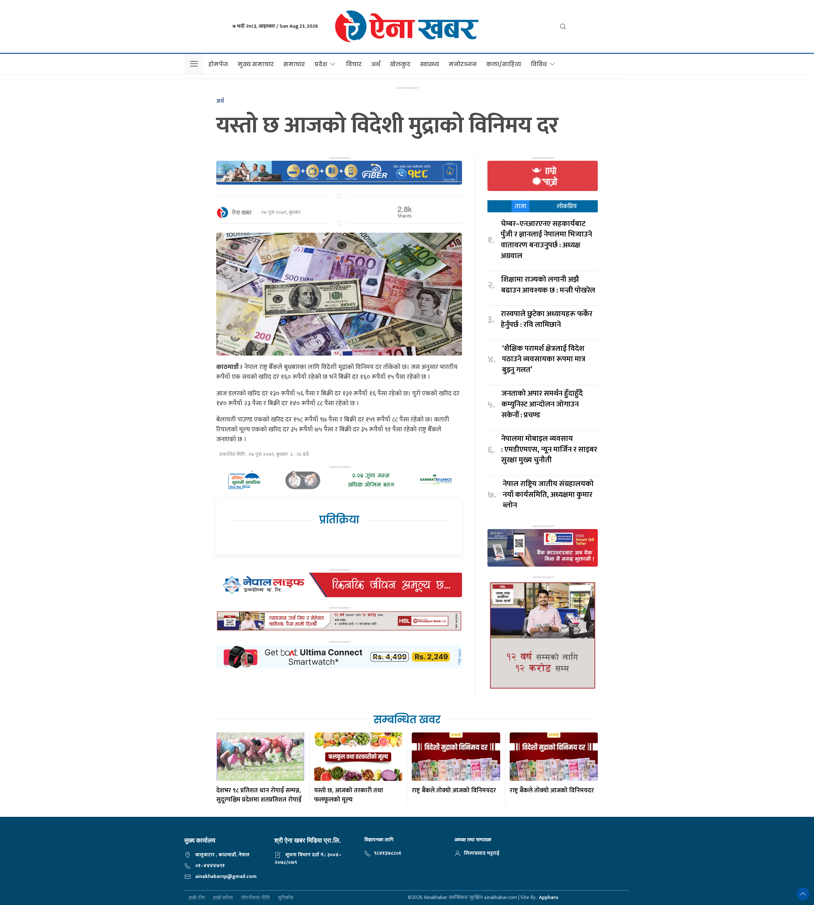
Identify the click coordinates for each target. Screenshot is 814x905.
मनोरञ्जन (463, 64)
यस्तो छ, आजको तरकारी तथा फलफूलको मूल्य (348, 795)
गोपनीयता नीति (255, 898)
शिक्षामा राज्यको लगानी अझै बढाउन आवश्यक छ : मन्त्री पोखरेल (548, 285)
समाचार (294, 64)
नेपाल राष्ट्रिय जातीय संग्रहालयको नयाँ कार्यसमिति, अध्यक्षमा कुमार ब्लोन (548, 495)
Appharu (548, 897)
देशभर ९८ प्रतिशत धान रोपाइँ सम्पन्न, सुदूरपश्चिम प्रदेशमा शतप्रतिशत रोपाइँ (258, 795)
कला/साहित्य (503, 64)
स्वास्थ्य (429, 64)
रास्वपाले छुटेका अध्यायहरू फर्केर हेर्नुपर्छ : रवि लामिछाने (546, 319)
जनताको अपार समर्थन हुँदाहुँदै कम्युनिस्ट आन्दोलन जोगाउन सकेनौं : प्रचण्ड (542, 404)
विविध (539, 64)
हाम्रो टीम (197, 898)
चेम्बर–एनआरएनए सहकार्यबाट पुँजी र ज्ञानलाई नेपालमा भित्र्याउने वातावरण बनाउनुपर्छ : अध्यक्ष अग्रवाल (546, 240)
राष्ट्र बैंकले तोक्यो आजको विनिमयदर (454, 790)
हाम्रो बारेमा (223, 898)
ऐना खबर (242, 213)
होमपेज (218, 64)
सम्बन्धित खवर (407, 719)
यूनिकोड (285, 898)
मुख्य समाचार (256, 64)
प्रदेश (320, 64)
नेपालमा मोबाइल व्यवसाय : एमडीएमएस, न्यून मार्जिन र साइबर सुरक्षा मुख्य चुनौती (549, 450)
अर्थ (375, 64)
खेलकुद (400, 64)
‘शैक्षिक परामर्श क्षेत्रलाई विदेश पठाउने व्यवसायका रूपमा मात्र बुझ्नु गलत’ (543, 359)
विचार (354, 64)
